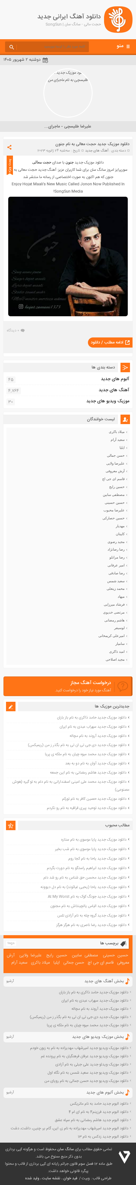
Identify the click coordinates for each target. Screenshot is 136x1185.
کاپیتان (120, 534)
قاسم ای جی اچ (113, 479)
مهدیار (120, 526)
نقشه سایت (51, 1178)
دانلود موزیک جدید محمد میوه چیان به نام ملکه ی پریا (86, 754)
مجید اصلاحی (115, 659)
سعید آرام (118, 439)
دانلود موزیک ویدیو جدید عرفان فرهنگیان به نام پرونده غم (84, 1056)
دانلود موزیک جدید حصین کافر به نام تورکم (94, 799)
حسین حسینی (115, 502)
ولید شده (32, 1178)
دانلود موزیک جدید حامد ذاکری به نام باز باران (92, 717)
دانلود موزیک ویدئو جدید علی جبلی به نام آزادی (91, 1064)
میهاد (121, 596)
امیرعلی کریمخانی (111, 636)
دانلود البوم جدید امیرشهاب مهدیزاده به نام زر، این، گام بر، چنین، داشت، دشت (69, 1128)
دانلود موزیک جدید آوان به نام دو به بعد (96, 763)
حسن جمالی (116, 455)
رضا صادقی (116, 573)
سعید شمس (116, 581)
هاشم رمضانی (114, 620)
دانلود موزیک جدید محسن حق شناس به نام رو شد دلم (85, 877)
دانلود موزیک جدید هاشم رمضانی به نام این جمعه (88, 772)
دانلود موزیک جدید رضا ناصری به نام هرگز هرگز (91, 925)
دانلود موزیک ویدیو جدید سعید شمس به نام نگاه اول (87, 1073)
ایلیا (122, 447)
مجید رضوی (116, 542)
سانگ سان (65, 1149)
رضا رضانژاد (116, 549)
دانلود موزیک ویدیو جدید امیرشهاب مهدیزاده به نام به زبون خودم (79, 1048)
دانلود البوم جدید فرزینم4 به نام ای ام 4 (98, 1112)
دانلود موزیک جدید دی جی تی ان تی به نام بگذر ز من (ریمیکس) (77, 745)
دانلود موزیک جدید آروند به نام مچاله (98, 736)
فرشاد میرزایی (114, 604)
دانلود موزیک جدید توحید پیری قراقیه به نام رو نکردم (87, 808)
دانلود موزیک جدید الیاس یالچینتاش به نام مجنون (88, 906)
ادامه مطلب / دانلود (107, 342)
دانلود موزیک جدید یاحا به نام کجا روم (97, 858)
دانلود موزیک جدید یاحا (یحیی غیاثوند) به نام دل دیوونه (83, 887)
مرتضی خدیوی (114, 612)
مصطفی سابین (114, 495)
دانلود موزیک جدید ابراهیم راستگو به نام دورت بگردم (87, 868)
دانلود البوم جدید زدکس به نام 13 (103, 1136)
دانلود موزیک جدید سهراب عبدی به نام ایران (93, 727)
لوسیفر (119, 628)
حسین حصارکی (113, 518)
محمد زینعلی (116, 588)
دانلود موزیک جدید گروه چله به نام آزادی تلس (92, 915)
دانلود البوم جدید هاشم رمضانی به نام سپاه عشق (91, 1120)
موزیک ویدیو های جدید (107, 401)
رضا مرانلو (117, 557)
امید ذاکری (117, 651)
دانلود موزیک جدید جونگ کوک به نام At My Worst (87, 896)
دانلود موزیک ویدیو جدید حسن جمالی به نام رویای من (86, 1081)
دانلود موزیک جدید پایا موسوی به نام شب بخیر (91, 849)
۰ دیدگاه (13, 330)
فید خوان (70, 1178)
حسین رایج (117, 487)
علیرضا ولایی (115, 463)
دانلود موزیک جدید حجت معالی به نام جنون (92, 144)
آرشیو (10, 981)
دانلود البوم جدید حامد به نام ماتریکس (99, 1104)
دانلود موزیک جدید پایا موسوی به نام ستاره (94, 839)
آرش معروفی (115, 471)
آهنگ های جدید (96, 151)
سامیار (120, 643)
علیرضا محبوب (114, 510)
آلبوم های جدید (115, 379)
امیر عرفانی (116, 565)
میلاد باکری (117, 432)
